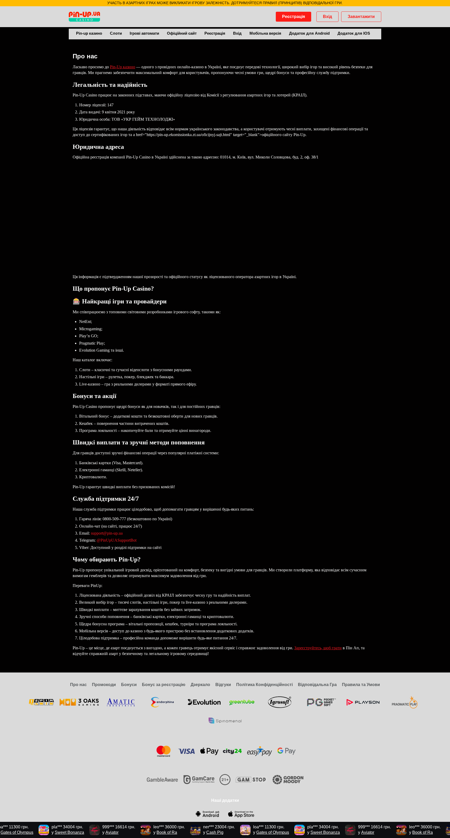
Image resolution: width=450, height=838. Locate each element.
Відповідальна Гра (317, 684)
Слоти (116, 33)
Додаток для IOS (354, 33)
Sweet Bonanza (61, 832)
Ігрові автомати (144, 33)
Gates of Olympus (264, 832)
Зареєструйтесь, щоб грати (318, 648)
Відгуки (223, 684)
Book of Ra (158, 832)
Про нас (78, 684)
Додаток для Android (309, 33)
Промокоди (104, 684)
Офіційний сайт (182, 33)
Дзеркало (200, 684)
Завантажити (361, 16)
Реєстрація (293, 16)
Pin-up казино (89, 33)
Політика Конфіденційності (264, 684)
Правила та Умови (361, 684)
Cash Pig (206, 832)
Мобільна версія (265, 33)
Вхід (327, 16)
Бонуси (129, 684)
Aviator (103, 832)
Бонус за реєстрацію (163, 684)
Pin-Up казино (122, 67)
